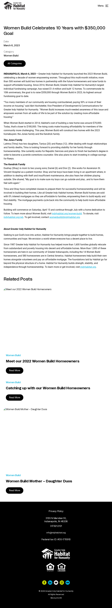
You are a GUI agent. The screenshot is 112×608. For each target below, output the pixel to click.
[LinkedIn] (50, 583)
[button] (103, 6)
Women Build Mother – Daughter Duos (39, 481)
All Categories (15, 63)
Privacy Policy (56, 511)
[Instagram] (62, 583)
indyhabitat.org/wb (13, 217)
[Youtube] (56, 583)
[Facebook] (44, 583)
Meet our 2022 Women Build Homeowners (42, 361)
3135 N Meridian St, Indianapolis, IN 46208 (56, 520)
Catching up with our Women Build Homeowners (48, 388)
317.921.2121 (56, 526)
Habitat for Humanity (15, 6)
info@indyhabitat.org (56, 533)
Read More (14, 370)
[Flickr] (67, 583)
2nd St (59, 598)
